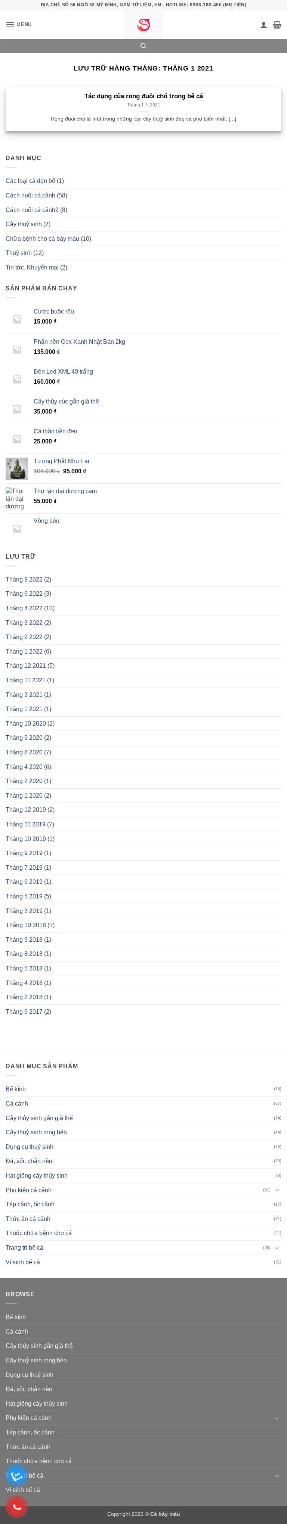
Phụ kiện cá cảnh (29, 1190)
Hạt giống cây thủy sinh (37, 1175)
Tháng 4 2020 (24, 767)
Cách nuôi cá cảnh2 (32, 210)
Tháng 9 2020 (24, 738)
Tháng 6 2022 (24, 593)
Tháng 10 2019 (26, 839)
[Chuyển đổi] (276, 1189)
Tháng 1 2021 (24, 709)
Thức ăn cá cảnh (28, 1219)
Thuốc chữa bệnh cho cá (39, 1233)
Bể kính (16, 1089)
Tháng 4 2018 (24, 983)
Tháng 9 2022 (24, 579)
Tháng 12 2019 (26, 810)
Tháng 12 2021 (26, 666)
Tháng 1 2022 (24, 651)
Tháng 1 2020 (24, 795)
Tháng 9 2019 (24, 853)
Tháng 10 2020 (26, 723)
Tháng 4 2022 (24, 608)
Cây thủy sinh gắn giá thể (39, 1118)
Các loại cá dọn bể (30, 181)
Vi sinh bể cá (23, 1262)
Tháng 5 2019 (24, 896)
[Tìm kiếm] (143, 46)
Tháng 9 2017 (24, 1012)
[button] (19, 24)
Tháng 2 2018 (24, 997)
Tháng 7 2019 (24, 867)
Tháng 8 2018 (24, 954)
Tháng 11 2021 (26, 680)
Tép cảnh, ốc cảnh (30, 1204)
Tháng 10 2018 (26, 925)
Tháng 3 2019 (24, 911)
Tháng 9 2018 (24, 939)
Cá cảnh (17, 1103)
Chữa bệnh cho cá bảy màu (42, 239)
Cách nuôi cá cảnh (30, 195)
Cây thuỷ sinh (24, 224)
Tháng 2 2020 (24, 781)
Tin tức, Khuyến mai (32, 267)
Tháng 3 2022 (24, 623)
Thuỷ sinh (19, 253)
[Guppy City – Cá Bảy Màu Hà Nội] (143, 24)
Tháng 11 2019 (26, 824)
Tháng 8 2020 (24, 752)
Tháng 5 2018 (24, 968)
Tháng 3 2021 (24, 695)
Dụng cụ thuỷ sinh (29, 1147)
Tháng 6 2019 (24, 882)
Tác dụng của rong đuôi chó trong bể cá (143, 96)
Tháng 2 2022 (24, 637)
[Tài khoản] (264, 24)
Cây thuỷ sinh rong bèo (36, 1132)
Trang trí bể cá (24, 1247)
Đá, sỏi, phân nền (29, 1161)
